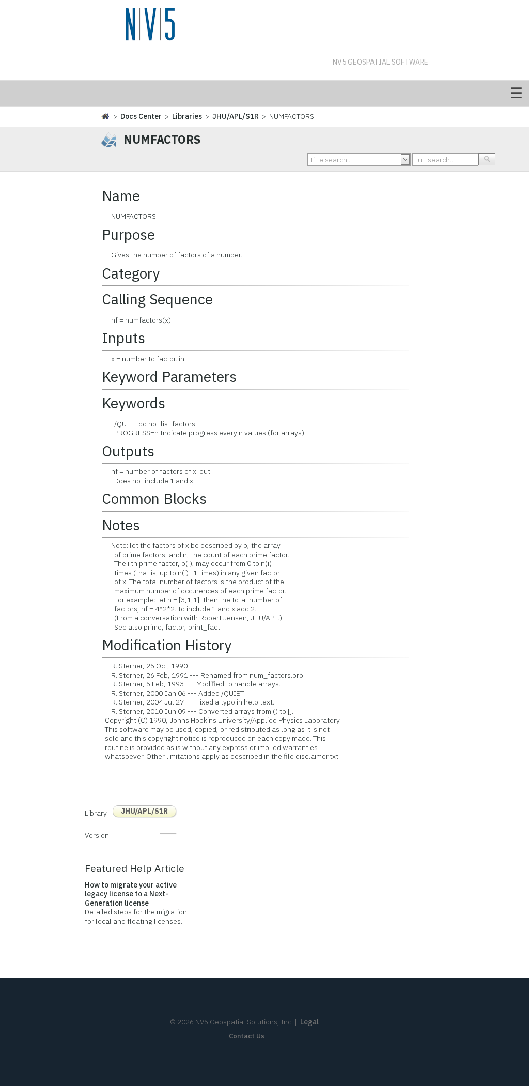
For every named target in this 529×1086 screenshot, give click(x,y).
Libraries (187, 116)
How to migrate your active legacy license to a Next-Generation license (131, 894)
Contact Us (246, 1036)
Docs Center (141, 116)
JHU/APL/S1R (235, 116)
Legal (309, 1022)
